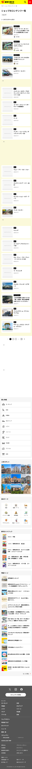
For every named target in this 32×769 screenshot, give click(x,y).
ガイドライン (20, 747)
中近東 (7, 443)
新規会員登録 (6, 737)
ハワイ (7, 426)
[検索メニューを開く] (25, 2)
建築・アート (16, 507)
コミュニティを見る (15, 695)
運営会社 (3, 745)
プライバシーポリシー (22, 745)
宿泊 (26, 507)
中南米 (7, 415)
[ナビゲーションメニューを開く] (30, 2)
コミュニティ (4, 735)
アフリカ (8, 448)
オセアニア (9, 421)
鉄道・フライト (16, 523)
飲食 (6, 507)
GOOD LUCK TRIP (6, 740)
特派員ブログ (5, 722)
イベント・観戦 (6, 515)
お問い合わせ (20, 753)
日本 (7, 454)
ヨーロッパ (9, 404)
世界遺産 (16, 515)
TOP (2, 6)
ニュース (3, 729)
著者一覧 (3, 732)
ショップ (26, 523)
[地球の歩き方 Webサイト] (7, 2)
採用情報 (3, 753)
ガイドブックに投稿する (22, 750)
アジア (7, 437)
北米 (7, 410)
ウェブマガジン (5, 719)
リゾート (8, 432)
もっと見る (26, 674)
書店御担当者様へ (5, 750)
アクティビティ (6, 523)
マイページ (20, 737)
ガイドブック (5, 725)
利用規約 (3, 747)
